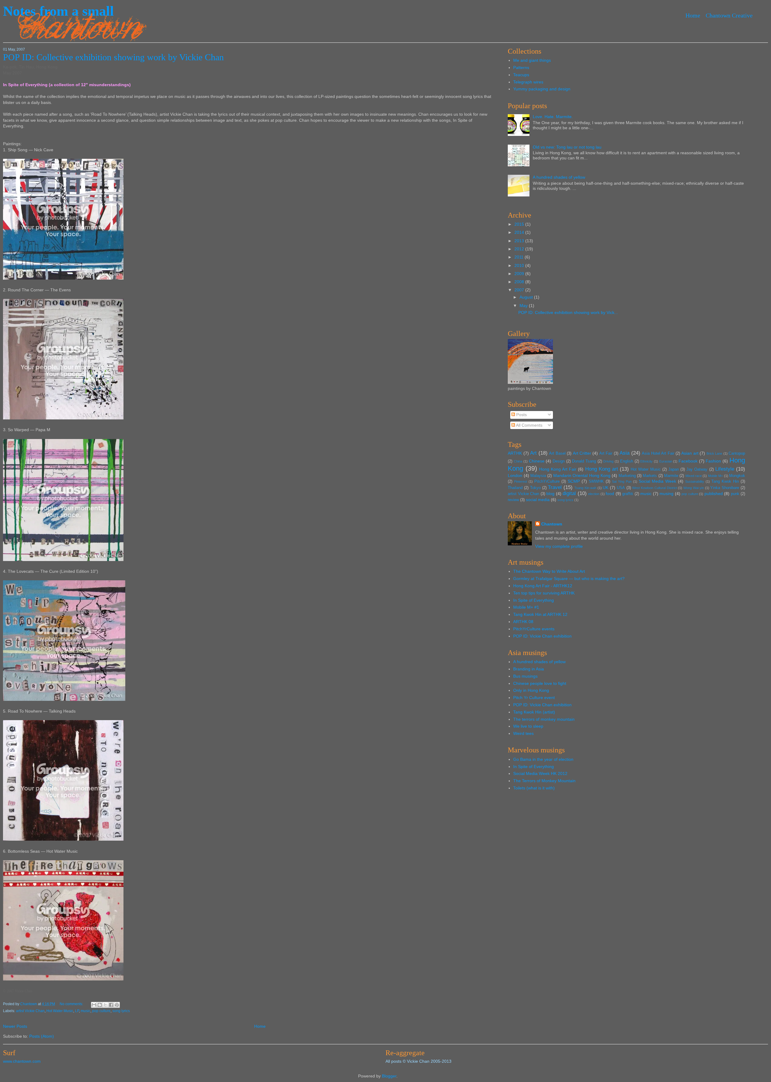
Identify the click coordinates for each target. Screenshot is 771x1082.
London (515, 475)
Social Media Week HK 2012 (540, 773)
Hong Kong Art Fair (557, 469)
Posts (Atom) (41, 1036)
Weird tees (523, 733)
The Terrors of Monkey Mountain (544, 780)
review (513, 500)
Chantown (29, 1004)
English (626, 461)
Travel (555, 487)
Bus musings (525, 676)
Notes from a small (58, 11)
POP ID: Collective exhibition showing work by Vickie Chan (113, 57)
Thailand (515, 488)
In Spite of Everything (533, 600)
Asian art (689, 453)
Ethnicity (646, 461)
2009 (519, 273)
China (518, 461)
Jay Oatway (696, 469)
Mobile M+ (715, 476)
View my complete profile (559, 546)
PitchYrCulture (547, 481)
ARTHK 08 (523, 621)
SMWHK (596, 481)
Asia (624, 453)
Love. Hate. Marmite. (553, 116)
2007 (519, 289)
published (713, 493)
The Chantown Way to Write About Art (549, 571)
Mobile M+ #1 (526, 607)
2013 (519, 240)
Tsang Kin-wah (585, 488)
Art (533, 453)
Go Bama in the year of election (543, 759)
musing (666, 493)
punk (735, 494)
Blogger (389, 1076)
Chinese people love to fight (539, 683)
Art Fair (605, 453)
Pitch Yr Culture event (534, 697)
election (593, 494)
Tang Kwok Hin (725, 481)
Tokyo (535, 488)
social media (538, 499)
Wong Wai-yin (693, 488)
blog (550, 493)
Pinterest (520, 481)
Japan (673, 469)
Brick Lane (714, 453)
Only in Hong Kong (531, 690)
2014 (519, 232)
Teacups (521, 74)
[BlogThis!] (100, 1005)
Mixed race (693, 476)
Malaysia (538, 476)
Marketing (627, 476)
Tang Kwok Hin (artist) (534, 712)
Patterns (521, 67)
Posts (521, 414)
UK (605, 487)
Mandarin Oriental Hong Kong (581, 475)
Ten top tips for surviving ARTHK (544, 593)
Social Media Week (657, 481)
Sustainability (694, 481)
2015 (519, 224)
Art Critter (582, 453)
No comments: (72, 1004)
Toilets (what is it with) (534, 788)
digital (569, 493)
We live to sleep (528, 726)
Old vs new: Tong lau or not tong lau (567, 147)
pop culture (101, 1011)
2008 (519, 281)
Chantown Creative (729, 15)
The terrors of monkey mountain (544, 719)
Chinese (537, 461)
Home (692, 15)
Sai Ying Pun (622, 481)
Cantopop (737, 453)
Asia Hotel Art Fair (658, 453)
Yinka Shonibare (724, 488)
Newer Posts (15, 1026)
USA (621, 488)
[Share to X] (105, 1005)
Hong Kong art (601, 469)
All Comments (528, 425)
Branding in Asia (528, 668)
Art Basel (557, 453)
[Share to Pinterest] (117, 1005)
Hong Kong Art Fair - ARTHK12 (542, 585)
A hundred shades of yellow (559, 177)
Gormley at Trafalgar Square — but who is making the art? (569, 578)
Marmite (671, 476)
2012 (519, 248)
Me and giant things (532, 60)
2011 (519, 257)
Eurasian (665, 461)
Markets (650, 476)
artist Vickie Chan (30, 1011)
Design (559, 461)
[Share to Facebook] (111, 1005)
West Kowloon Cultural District (654, 488)
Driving (608, 461)
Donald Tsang (584, 461)
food (610, 493)
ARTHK (515, 453)
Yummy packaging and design (541, 88)
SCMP (574, 481)
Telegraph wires (528, 82)
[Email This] (94, 1005)
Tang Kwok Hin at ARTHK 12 (540, 614)
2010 (519, 265)
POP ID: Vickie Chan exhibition (542, 636)
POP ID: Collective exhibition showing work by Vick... (568, 312)
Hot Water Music (59, 1011)
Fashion (713, 461)
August (527, 297)
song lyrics (121, 1011)
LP (77, 1011)
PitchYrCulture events (533, 628)
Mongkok (737, 476)
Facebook (688, 461)
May (524, 305)
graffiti (627, 494)
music (85, 1011)
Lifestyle (724, 469)
